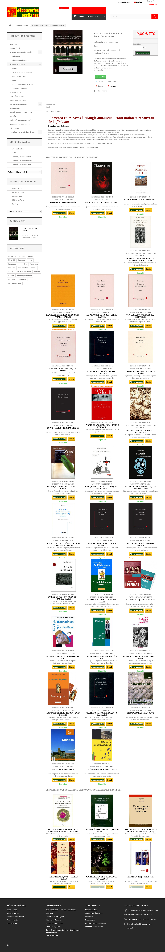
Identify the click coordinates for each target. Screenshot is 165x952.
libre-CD (11, 260)
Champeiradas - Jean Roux (140, 713)
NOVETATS (13, 44)
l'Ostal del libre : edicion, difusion (23, 132)
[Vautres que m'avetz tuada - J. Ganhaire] (101, 688)
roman (30, 256)
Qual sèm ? (50, 913)
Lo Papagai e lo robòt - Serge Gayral (101, 316)
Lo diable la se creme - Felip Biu (101, 202)
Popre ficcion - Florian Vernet (63, 428)
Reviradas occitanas (19, 88)
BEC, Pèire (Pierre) (18, 200)
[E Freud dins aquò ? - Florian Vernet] (140, 519)
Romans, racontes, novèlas (21, 72)
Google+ (100, 86)
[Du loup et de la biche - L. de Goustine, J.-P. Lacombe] (140, 232)
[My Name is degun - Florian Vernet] (101, 519)
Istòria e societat (16, 92)
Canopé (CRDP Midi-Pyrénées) (22, 160)
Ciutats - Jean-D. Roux (63, 769)
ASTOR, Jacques (17, 192)
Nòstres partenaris (53, 920)
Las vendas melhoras (15, 917)
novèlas (37, 272)
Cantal (11, 276)
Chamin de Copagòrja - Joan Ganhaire (101, 372)
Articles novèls (13, 913)
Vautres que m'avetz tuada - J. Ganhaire (101, 714)
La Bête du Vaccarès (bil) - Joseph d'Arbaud (102, 426)
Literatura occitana (17, 64)
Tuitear (100, 82)
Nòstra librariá (52, 936)
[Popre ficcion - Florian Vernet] (63, 404)
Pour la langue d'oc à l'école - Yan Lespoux (102, 878)
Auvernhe (34, 264)
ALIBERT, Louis (16, 188)
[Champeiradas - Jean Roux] (140, 688)
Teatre (13, 80)
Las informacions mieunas (95, 923)
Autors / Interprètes (23, 181)
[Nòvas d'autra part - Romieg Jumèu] (140, 347)
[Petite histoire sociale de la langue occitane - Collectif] (63, 811)
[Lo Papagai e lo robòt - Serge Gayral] (101, 290)
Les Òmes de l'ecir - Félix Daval (102, 769)
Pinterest (112, 86)
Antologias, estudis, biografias (22, 84)
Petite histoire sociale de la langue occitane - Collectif (63, 831)
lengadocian (13, 264)
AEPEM (13, 153)
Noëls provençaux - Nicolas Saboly (63, 878)
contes (21, 256)
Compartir (111, 82)
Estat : (96, 46)
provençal (22, 279)
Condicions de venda (54, 923)
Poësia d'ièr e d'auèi (18, 76)
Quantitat (137, 44)
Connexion (152, 4)
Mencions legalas (53, 927)
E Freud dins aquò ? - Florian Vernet (140, 544)
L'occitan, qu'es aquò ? (55, 917)
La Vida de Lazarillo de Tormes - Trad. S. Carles (63, 316)
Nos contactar (13, 920)
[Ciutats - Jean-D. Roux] (63, 745)
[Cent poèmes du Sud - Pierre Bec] (140, 178)
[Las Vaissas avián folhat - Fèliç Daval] (101, 632)
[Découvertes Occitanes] (31, 12)
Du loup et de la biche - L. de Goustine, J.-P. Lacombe (140, 259)
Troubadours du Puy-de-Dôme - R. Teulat (63, 657)
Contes (14, 68)
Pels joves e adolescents (19, 60)
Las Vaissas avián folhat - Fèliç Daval (102, 657)
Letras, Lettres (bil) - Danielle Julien (63, 488)
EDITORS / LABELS (20, 142)
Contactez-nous (124, 2)
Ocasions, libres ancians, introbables (20, 126)
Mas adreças (89, 920)
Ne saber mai (51, 105)
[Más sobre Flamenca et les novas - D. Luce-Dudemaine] (13, 233)
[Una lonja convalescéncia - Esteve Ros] (140, 290)
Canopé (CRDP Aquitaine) (21, 157)
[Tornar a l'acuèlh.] (9, 25)
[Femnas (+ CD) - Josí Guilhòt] (140, 575)
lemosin (11, 268)
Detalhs (48, 107)
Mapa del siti (12, 923)
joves (30, 260)
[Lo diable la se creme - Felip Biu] (101, 178)
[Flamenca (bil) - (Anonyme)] (140, 858)
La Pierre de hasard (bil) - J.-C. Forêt (63, 370)
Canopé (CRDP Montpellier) (21, 164)
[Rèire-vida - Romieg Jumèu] (63, 178)
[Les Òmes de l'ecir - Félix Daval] (101, 745)
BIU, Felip (14, 204)
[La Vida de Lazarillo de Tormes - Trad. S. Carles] (63, 290)
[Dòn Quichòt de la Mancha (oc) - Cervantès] (101, 462)
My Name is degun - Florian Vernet (102, 544)
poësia (33, 268)
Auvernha (12, 256)
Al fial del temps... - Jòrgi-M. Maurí (102, 601)
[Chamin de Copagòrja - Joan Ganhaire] (101, 347)
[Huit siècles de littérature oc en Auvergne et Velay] (63, 519)
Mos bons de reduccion (93, 927)
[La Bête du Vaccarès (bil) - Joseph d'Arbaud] (101, 404)
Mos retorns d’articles (93, 913)
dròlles (24, 264)
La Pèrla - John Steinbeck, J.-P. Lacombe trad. (140, 488)
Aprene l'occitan (16, 48)
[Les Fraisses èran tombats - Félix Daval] (140, 632)
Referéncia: (98, 42)
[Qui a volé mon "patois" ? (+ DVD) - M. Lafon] (101, 811)
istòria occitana (14, 283)
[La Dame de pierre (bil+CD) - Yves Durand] (63, 688)
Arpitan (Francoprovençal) (20, 120)
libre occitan (23, 268)
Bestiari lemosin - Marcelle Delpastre (140, 431)
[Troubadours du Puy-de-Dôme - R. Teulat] (63, 632)
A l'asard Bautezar (18, 149)
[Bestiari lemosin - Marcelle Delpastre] (140, 404)
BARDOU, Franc (17, 196)
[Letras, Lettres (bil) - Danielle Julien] (63, 462)
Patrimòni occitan (17, 96)
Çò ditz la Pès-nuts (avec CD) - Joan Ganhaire (63, 598)
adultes (11, 272)
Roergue (21, 260)
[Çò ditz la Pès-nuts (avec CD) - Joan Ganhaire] (63, 575)
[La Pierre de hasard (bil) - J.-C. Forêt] (63, 347)
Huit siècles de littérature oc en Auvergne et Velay (63, 544)
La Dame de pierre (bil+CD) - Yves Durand (63, 714)
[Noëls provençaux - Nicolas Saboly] (63, 858)
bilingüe (11, 279)
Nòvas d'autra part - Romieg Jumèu (140, 372)
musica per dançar (24, 276)
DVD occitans (15, 108)
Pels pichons (15, 56)
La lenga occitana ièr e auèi (21, 52)
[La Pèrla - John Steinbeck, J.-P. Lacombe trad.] (140, 462)
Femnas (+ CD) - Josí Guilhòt (140, 600)
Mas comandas (90, 910)
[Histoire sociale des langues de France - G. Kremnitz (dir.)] (140, 811)
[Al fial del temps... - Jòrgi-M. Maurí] (101, 575)
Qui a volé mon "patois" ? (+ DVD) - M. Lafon (102, 831)
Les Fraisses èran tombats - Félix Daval (140, 657)
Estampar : (102, 91)
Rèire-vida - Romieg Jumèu (63, 202)
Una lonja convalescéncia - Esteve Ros (140, 316)
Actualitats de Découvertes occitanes (61, 910)
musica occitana (24, 272)
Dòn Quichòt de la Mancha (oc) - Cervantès (101, 488)
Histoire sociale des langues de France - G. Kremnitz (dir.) (140, 831)
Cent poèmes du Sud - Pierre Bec (140, 200)
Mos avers (88, 917)
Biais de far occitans (18, 100)
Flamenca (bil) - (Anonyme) (140, 877)
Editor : (97, 50)
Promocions (12, 910)
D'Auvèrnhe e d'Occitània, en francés (21, 114)
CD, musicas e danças (18, 104)
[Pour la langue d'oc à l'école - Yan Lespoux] (101, 858)
